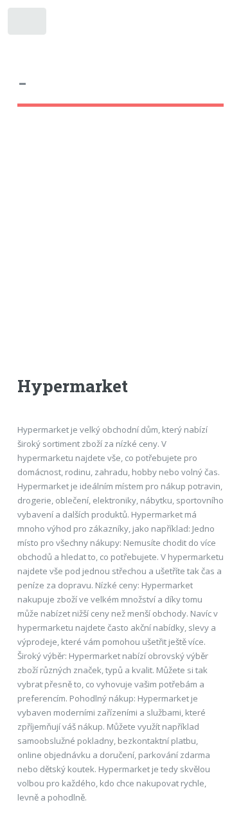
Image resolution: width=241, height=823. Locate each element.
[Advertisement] (120, 253)
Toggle (28, 24)
